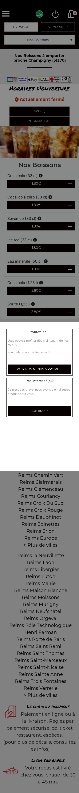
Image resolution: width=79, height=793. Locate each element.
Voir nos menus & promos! (39, 369)
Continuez (39, 411)
